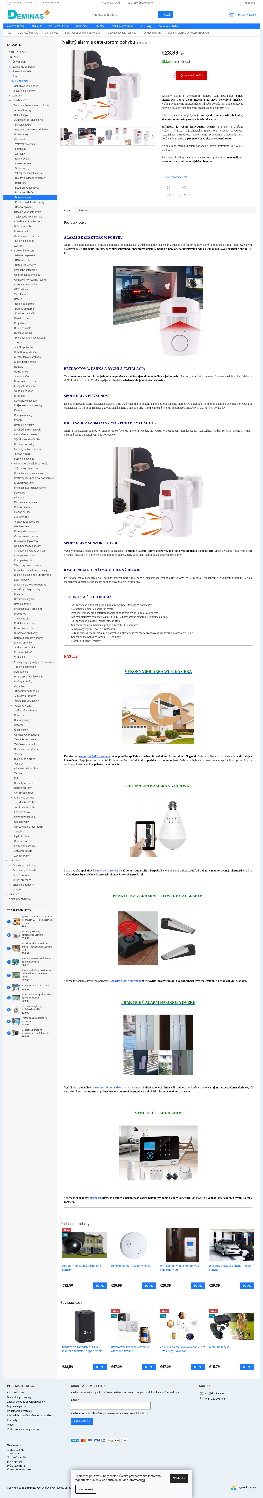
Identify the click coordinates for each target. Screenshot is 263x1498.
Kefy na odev (21, 579)
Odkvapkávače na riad (26, 536)
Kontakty (12, 1420)
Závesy (18, 754)
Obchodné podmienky (140, 2)
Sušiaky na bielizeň (24, 758)
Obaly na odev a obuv (26, 768)
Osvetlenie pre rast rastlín (28, 826)
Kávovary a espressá (26, 502)
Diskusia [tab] (82, 210)
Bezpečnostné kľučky (26, 749)
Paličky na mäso (23, 507)
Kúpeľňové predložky (26, 633)
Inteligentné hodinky (25, 284)
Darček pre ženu (21, 875)
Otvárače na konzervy (26, 434)
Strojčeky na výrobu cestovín (30, 550)
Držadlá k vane (22, 603)
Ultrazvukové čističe (25, 381)
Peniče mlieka (21, 526)
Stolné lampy (22, 168)
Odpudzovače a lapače (25, 86)
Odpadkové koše (23, 390)
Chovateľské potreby (24, 90)
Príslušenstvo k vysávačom (30, 337)
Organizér (19, 686)
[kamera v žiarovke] (158, 828)
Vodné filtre (20, 657)
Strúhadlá (19, 395)
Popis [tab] (67, 210)
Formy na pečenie (24, 458)
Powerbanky (21, 134)
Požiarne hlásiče (24, 192)
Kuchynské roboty (24, 555)
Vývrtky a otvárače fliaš (27, 439)
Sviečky (18, 831)
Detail (100, 1367)
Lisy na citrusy (22, 512)
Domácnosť (18, 100)
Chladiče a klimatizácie (27, 221)
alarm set (95, 1197)
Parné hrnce (21, 371)
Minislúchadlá (23, 124)
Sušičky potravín (23, 347)
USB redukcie (22, 260)
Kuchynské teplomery (26, 541)
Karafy (18, 410)
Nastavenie (85, 1489)
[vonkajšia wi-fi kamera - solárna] (158, 713)
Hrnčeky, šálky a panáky (27, 449)
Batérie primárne (24, 308)
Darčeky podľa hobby (24, 865)
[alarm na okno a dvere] (158, 1044)
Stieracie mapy (22, 720)
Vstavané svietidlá (25, 144)
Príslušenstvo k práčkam (28, 608)
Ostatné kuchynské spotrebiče (31, 463)
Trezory (18, 342)
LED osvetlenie (23, 163)
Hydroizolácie (21, 836)
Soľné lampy (21, 115)
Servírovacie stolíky (25, 807)
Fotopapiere (21, 671)
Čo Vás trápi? (19, 61)
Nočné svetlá (22, 158)
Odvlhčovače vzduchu (26, 734)
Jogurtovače (21, 376)
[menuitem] (15, 26)
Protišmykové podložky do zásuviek (34, 478)
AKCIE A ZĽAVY (17, 52)
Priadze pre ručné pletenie (28, 676)
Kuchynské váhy (23, 415)
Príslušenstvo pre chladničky (30, 473)
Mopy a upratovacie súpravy (30, 584)
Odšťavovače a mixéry (26, 236)
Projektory (20, 323)
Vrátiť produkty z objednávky (23, 1429)
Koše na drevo (22, 841)
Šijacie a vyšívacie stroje (27, 211)
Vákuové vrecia (22, 705)
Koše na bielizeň (23, 652)
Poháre (18, 420)
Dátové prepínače (25, 255)
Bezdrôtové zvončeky (27, 187)
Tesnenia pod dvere (25, 739)
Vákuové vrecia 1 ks (26, 710)
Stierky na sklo (22, 618)
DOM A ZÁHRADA (19, 81)
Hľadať (165, 14)
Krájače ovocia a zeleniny (28, 405)
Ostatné (18, 725)
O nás (10, 1424)
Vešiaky (18, 763)
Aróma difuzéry (22, 110)
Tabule (18, 773)
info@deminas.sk (214, 1393)
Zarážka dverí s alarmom (125, 980)
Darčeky (17, 889)
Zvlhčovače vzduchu (25, 744)
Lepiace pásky (22, 812)
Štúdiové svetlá (22, 328)
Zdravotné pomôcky (23, 66)
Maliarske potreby (24, 797)
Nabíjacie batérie (24, 303)
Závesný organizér (25, 695)
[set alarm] (158, 1155)
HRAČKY (14, 894)
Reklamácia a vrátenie (19, 1410)
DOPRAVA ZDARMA (20, 899)
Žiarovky (20, 153)
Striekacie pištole (24, 802)
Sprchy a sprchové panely (28, 637)
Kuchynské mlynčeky (26, 400)
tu (143, 1480)
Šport (15, 76)
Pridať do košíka (194, 75)
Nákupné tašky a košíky (27, 545)
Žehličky (18, 245)
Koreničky (19, 492)
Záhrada (17, 95)
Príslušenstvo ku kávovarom (30, 487)
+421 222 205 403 (215, 1398)
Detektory (20, 182)
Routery (18, 366)
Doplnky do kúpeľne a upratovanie (32, 574)
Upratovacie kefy (23, 628)
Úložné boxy (21, 729)
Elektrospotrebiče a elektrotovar (31, 105)
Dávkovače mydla (24, 599)
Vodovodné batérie (24, 647)
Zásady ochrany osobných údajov (26, 1401)
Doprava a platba (16, 1406)
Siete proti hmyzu (24, 792)
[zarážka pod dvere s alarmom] (158, 938)
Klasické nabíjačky (25, 313)
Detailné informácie (172, 177)
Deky (17, 778)
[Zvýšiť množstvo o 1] (174, 73)
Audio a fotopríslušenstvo (28, 119)
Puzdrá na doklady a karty (29, 202)
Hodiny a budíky (23, 681)
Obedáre (19, 497)
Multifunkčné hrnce (25, 361)
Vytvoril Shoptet (247, 1487)
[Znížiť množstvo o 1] (174, 78)
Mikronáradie (21, 231)
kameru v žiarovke (106, 870)
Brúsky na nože (22, 226)
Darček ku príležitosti (24, 870)
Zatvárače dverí (23, 850)
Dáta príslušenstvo (25, 265)
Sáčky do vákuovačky (27, 521)
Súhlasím (179, 1478)
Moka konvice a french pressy (30, 570)
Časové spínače (24, 207)
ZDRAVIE (14, 56)
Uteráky (18, 594)
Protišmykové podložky (27, 589)
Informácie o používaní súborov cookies (29, 1415)
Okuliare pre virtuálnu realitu (30, 279)
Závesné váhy (22, 855)
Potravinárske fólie (24, 531)
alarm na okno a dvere (107, 1087)
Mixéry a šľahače (24, 240)
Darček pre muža (21, 880)
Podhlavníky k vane (25, 623)
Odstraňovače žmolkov (27, 274)
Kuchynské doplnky (24, 386)
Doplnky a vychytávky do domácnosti (34, 662)
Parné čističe (21, 318)
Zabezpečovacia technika (28, 173)
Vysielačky (20, 294)
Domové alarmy (24, 197)
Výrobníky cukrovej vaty (27, 565)
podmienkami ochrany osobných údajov (125, 1413)
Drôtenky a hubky (24, 424)
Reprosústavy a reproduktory (31, 129)
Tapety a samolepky (25, 666)
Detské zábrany (23, 787)
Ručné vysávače (23, 332)
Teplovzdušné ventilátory (28, 216)
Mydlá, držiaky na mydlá (27, 429)
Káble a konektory (24, 250)
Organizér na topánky (27, 691)
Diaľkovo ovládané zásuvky (30, 178)
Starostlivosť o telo (22, 71)
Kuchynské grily (23, 560)
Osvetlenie (20, 139)
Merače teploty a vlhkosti (28, 357)
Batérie (18, 299)
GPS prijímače (22, 289)
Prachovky (20, 613)
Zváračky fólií (21, 516)
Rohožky (19, 715)
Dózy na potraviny (24, 444)
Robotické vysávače (25, 352)
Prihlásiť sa (82, 1421)
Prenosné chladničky (25, 269)
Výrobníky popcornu (26, 468)
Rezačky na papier (24, 783)
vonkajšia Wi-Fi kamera (94, 756)
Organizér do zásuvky (27, 700)
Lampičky (20, 148)
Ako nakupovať (111, 2)
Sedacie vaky (21, 821)
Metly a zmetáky (23, 642)
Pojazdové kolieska (25, 816)
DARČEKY (14, 860)
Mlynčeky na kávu (24, 482)
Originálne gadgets (23, 884)
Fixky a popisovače (24, 846)
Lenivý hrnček (23, 453)
